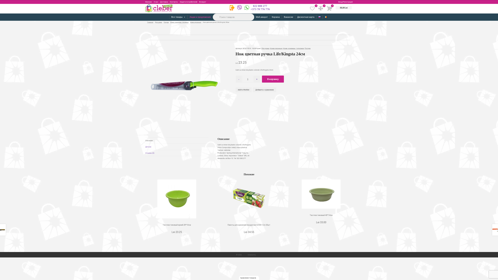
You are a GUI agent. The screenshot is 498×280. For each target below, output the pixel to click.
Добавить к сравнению (264, 90)
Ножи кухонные (195, 22)
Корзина (276, 17)
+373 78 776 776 (260, 9)
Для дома (158, 22)
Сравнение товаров (248, 278)
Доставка (164, 2)
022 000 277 (260, 6)
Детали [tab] (148, 147)
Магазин (148, 2)
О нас (156, 2)
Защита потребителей (188, 2)
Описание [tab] (149, 141)
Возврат (202, 2)
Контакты (174, 2)
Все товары (177, 17)
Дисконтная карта (305, 17)
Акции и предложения (200, 17)
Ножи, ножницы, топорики (179, 22)
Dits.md (259, 255)
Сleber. (245, 255)
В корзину (273, 79)
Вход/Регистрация (345, 2)
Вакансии (288, 17)
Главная (150, 22)
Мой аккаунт (262, 17)
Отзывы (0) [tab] (149, 153)
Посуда (166, 22)
